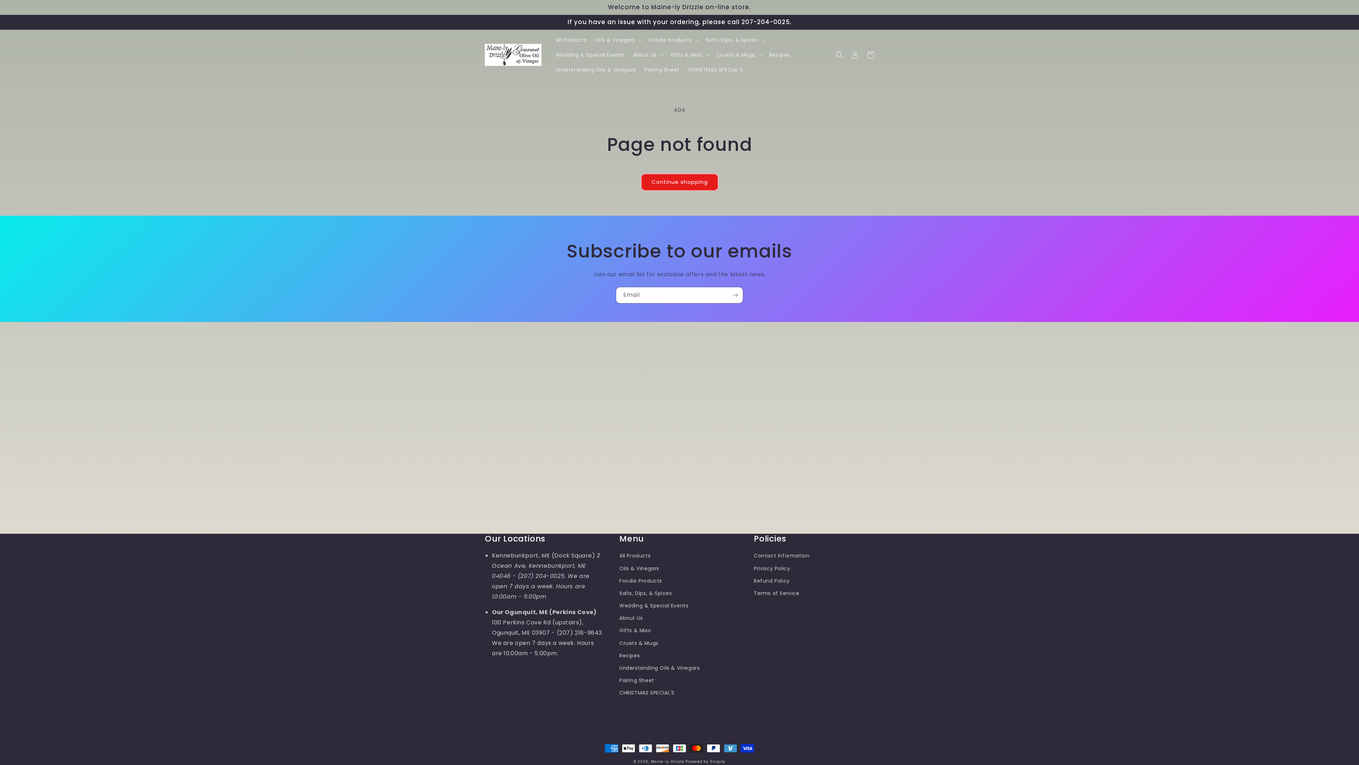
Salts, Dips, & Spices (645, 593)
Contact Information (781, 555)
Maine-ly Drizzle (667, 761)
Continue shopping (680, 182)
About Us (631, 618)
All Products (634, 555)
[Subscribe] (735, 295)
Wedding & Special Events (653, 605)
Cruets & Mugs (639, 643)
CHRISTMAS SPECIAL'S (646, 692)
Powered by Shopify (705, 761)
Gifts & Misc (635, 630)
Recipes (629, 655)
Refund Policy (772, 580)
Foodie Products (640, 580)
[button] (618, 40)
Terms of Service (776, 593)
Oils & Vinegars (639, 568)
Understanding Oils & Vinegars (659, 668)
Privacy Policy (772, 568)
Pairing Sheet (636, 680)
